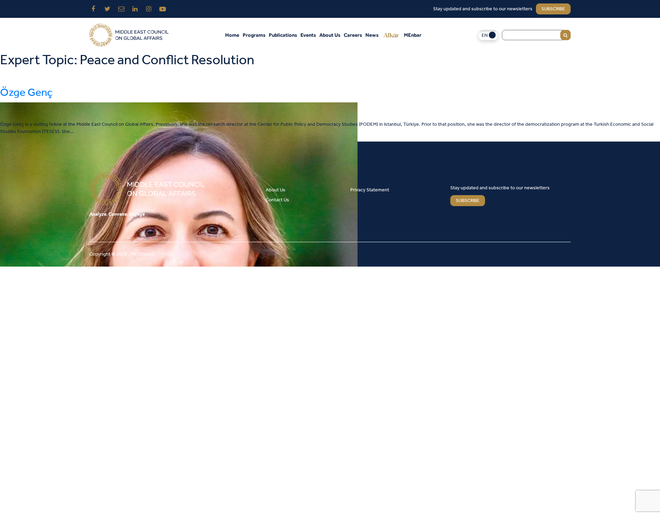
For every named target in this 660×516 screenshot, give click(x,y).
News (371, 35)
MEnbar (412, 35)
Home (232, 35)
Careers (353, 35)
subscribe (553, 9)
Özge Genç (26, 92)
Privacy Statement (369, 190)
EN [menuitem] (485, 35)
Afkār (391, 35)
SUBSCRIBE (468, 200)
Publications (283, 35)
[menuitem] (488, 35)
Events (308, 35)
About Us (329, 35)
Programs (254, 35)
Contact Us (277, 200)
